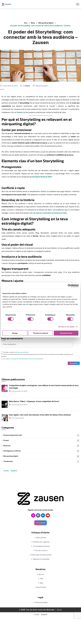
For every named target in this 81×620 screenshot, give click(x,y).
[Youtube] (48, 515)
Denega (15, 333)
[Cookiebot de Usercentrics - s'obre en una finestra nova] (69, 285)
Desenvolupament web (40, 435)
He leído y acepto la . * (16, 352)
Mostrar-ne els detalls (66, 327)
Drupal (40, 440)
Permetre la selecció (40, 333)
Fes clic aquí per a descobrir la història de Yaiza (48, 213)
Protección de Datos (22, 352)
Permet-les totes (66, 333)
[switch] (31, 319)
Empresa (40, 446)
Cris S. (27, 86)
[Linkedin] (43, 515)
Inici (25, 23)
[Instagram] (33, 515)
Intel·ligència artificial (40, 451)
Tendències (40, 461)
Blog (33, 23)
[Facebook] (38, 515)
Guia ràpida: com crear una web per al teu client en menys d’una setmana (40, 415)
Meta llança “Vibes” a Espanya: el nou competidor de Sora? (34, 401)
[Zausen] (6, 4)
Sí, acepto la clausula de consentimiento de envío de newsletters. (23, 359)
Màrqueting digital (45, 23)
